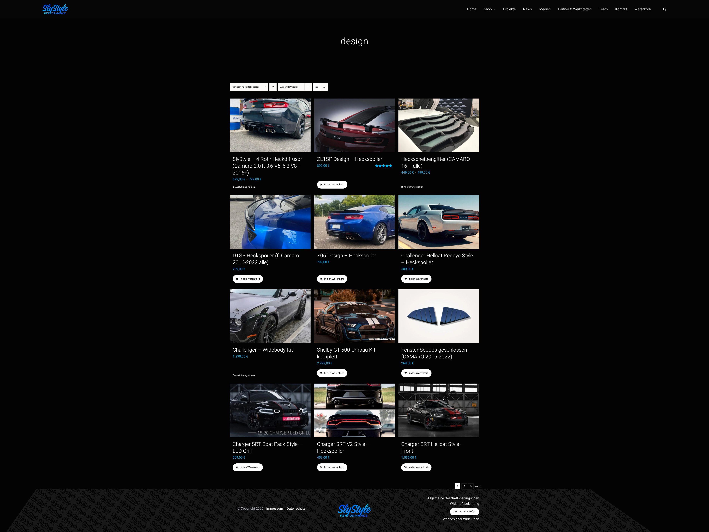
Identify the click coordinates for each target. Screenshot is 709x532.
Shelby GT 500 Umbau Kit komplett (346, 353)
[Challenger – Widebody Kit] (270, 316)
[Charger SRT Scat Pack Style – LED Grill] (270, 410)
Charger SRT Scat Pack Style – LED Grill (267, 447)
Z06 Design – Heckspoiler (346, 256)
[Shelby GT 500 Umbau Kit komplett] (354, 316)
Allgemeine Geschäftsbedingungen (453, 498)
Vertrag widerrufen (464, 512)
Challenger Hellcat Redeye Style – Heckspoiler (437, 259)
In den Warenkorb (334, 185)
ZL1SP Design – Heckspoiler (349, 159)
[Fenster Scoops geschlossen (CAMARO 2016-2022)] (438, 316)
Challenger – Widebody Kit (263, 350)
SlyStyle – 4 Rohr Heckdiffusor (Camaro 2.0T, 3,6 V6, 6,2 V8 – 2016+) (267, 166)
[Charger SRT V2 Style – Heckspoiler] (354, 410)
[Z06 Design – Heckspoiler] (354, 222)
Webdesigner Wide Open (461, 519)
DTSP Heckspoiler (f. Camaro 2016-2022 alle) (266, 259)
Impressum (274, 508)
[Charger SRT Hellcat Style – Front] (438, 410)
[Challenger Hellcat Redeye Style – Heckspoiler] (438, 222)
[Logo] (55, 5)
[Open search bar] (665, 9)
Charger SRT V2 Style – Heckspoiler (343, 447)
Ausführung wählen (245, 187)
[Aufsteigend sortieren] (273, 87)
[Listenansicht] (324, 87)
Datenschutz (296, 508)
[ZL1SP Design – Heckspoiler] (354, 125)
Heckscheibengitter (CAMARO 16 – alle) (435, 162)
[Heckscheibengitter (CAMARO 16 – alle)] (438, 125)
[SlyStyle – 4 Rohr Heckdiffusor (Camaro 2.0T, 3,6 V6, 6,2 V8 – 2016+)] (270, 125)
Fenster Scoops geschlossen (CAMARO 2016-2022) (434, 353)
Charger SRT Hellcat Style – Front (432, 447)
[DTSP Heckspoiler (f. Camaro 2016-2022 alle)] (270, 222)
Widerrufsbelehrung (464, 504)
